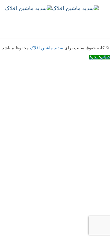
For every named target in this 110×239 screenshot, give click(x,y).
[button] (108, 29)
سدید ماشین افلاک (46, 48)
